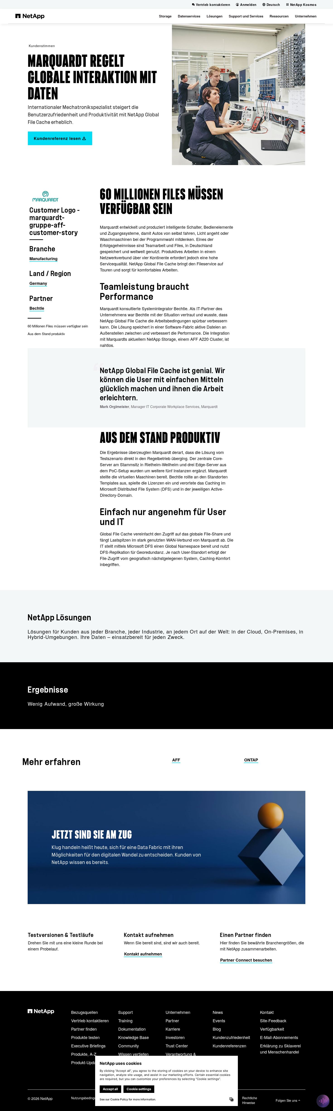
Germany (38, 283)
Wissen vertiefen (133, 1054)
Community (128, 1046)
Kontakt (267, 1012)
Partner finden (84, 1029)
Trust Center (177, 1046)
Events (219, 1020)
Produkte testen (85, 1037)
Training (125, 1020)
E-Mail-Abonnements (279, 1037)
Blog (217, 1029)
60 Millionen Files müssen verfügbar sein (58, 326)
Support (125, 1012)
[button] (165, 16)
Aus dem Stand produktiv (46, 333)
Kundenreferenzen (229, 1046)
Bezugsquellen (84, 1012)
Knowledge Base (133, 1037)
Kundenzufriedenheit (231, 1037)
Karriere (173, 1029)
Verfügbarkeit (272, 1029)
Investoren (175, 1037)
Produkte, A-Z (83, 1054)
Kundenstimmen (42, 45)
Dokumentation (132, 1029)
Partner (172, 1020)
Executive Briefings (88, 1046)
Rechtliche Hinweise (249, 1100)
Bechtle (36, 308)
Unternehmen (178, 1012)
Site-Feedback (273, 1020)
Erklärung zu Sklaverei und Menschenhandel (280, 1049)
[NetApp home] (30, 16)
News (218, 1012)
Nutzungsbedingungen (87, 1098)
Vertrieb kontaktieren (90, 1020)
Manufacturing (43, 259)
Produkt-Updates (86, 1062)
